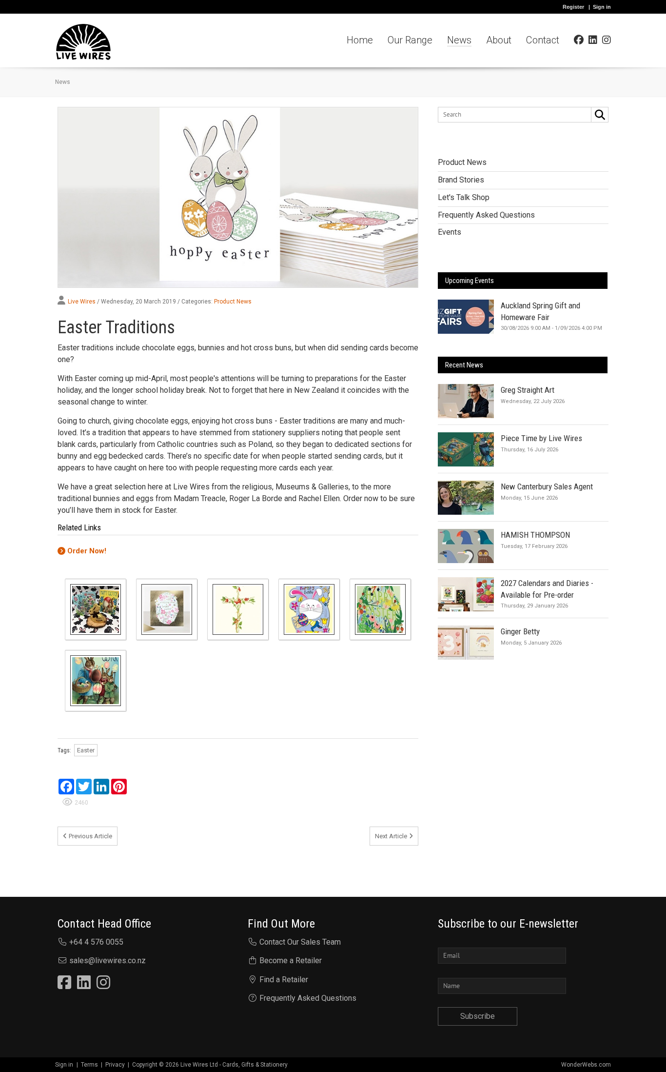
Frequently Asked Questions (307, 998)
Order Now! (86, 550)
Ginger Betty (520, 631)
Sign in (602, 7)
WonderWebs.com (586, 1064)
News (62, 82)
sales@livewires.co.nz (107, 960)
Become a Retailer (290, 960)
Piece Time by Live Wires (541, 438)
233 (602, 160)
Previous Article (90, 836)
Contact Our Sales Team (300, 942)
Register (573, 7)
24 (604, 195)
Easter (86, 750)
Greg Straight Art (527, 390)
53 (604, 177)
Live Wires (82, 301)
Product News (233, 301)
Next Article (391, 836)
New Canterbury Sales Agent (547, 486)
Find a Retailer (283, 979)
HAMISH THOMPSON (535, 535)
